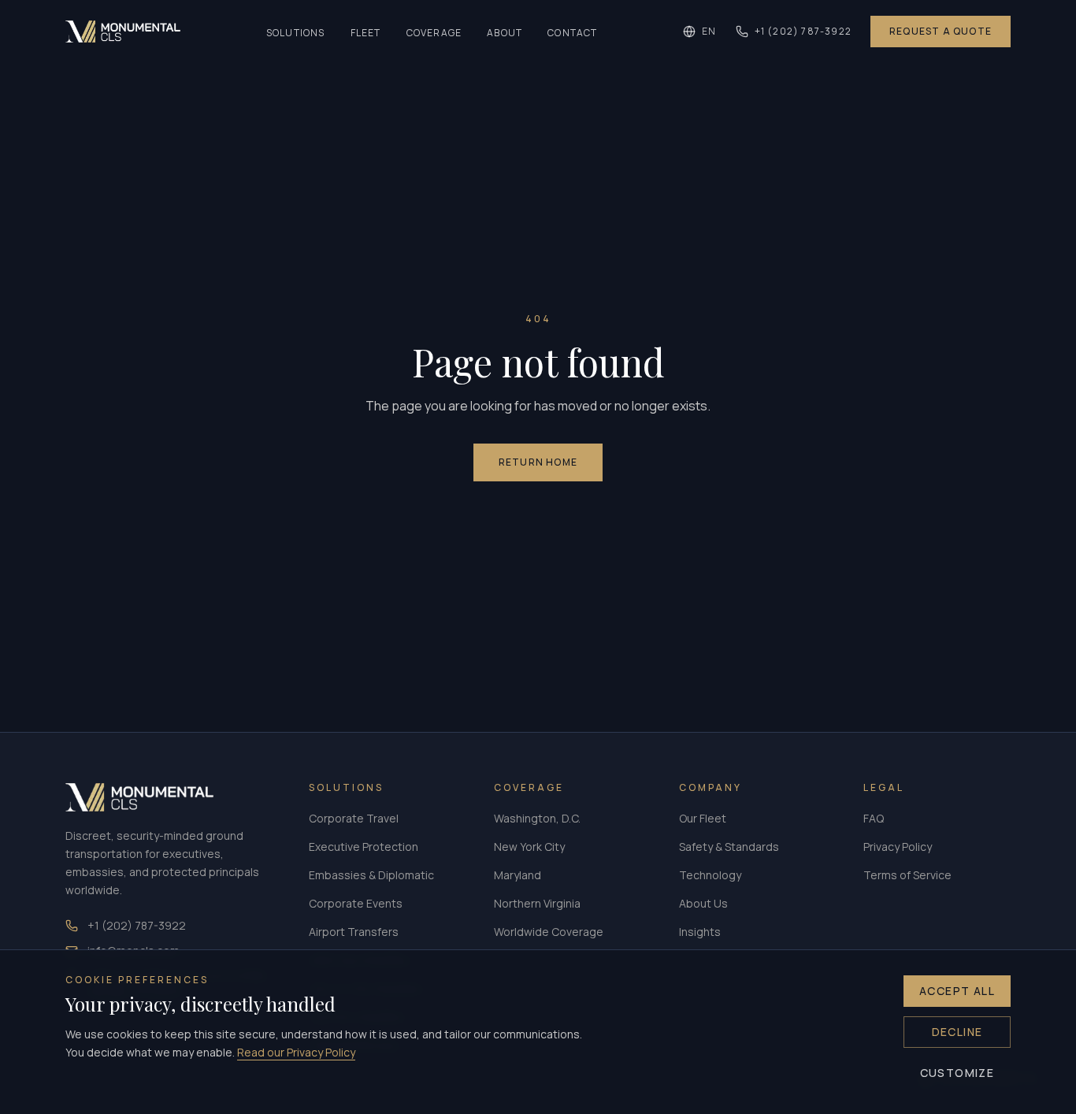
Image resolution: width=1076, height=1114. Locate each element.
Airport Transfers (354, 931)
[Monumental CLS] (122, 31)
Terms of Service (907, 874)
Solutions (295, 32)
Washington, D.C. (537, 818)
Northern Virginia (537, 903)
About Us (703, 903)
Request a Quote (940, 31)
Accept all (957, 990)
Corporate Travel (354, 818)
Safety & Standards (729, 846)
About (504, 32)
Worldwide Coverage (548, 931)
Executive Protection (363, 846)
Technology (710, 874)
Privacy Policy (897, 846)
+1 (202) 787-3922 (803, 31)
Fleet (366, 32)
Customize (957, 1072)
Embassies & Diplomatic (371, 874)
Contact (572, 32)
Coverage (434, 32)
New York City (529, 846)
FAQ (873, 818)
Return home (538, 462)
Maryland (517, 874)
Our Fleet (702, 818)
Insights (700, 931)
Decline (957, 1031)
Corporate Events (356, 903)
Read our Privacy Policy (296, 1052)
